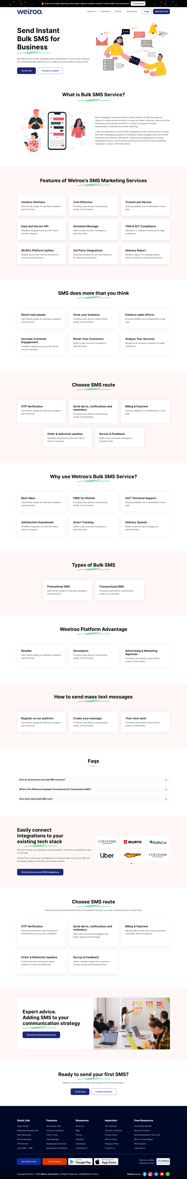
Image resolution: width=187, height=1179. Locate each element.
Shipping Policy (112, 1143)
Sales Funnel (22, 1126)
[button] (131, 863)
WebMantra (85, 1174)
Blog (78, 1130)
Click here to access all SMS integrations (40, 872)
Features (91, 11)
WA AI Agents (140, 1143)
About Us (80, 1126)
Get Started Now (28, 1161)
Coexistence (139, 1148)
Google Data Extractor (56, 1143)
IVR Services (22, 1143)
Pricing (118, 11)
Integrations (132, 11)
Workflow (80, 1139)
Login (146, 11)
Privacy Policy (111, 1135)
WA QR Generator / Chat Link (147, 1135)
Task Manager (52, 1139)
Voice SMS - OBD (25, 1148)
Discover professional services (41, 1035)
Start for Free (161, 11)
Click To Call (51, 1135)
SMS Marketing (24, 1135)
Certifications (81, 1148)
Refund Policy (111, 1139)
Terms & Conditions (113, 1130)
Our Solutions (111, 1126)
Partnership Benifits (143, 1126)
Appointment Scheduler (56, 1148)
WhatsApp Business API (27, 1130)
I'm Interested (138, 3)
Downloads (81, 1143)
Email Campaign (24, 1139)
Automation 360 (53, 1126)
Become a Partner (142, 1130)
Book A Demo (55, 1161)
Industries (105, 11)
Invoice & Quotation (55, 1130)
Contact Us (110, 1148)
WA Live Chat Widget (143, 1139)
